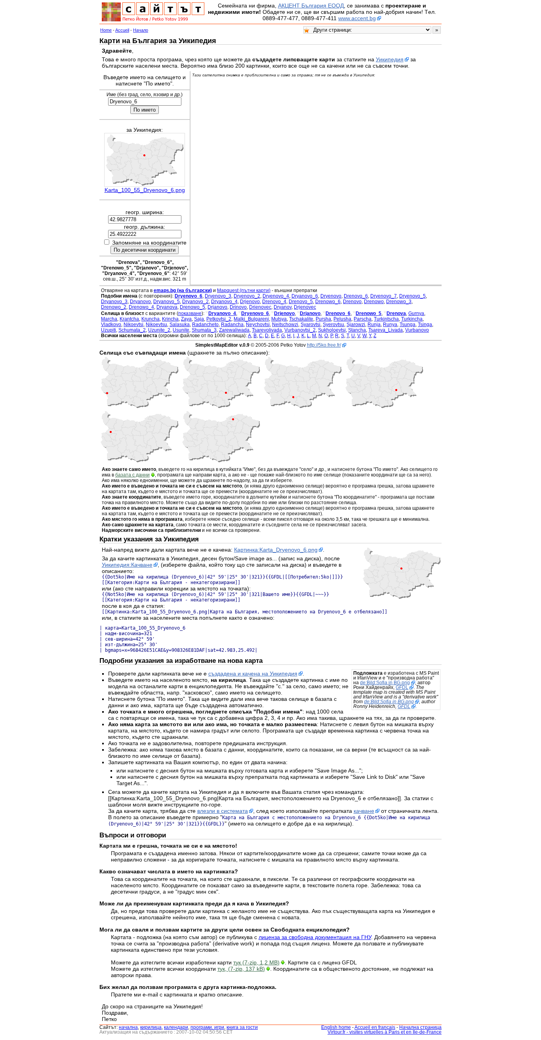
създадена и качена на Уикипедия (252, 673)
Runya (390, 324)
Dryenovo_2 (247, 296)
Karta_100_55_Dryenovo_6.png (145, 190)
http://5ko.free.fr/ (324, 345)
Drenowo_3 (398, 301)
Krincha (170, 319)
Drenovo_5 (301, 301)
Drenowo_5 (192, 307)
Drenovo (352, 301)
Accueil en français (374, 1027)
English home (336, 1027)
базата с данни (132, 475)
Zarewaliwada (234, 330)
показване (190, 313)
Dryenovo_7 (383, 296)
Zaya (186, 319)
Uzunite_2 (159, 330)
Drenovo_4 (274, 301)
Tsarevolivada (267, 330)
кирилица (151, 1027)
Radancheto (205, 324)
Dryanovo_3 (114, 301)
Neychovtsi (258, 324)
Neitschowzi (285, 324)
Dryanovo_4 (224, 301)
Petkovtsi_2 (218, 319)
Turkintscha (386, 319)
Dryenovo (330, 296)
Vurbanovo (417, 330)
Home (106, 30)
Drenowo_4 (141, 307)
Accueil (122, 30)
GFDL (402, 687)
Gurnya (416, 313)
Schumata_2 (132, 330)
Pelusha (342, 319)
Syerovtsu (333, 324)
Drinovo (238, 307)
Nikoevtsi (133, 324)
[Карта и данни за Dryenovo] (303, 407)
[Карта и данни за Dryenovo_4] (384, 407)
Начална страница (420, 1027)
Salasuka (180, 324)
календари (176, 1027)
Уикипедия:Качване (127, 565)
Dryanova (166, 307)
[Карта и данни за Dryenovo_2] (139, 407)
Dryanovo (140, 301)
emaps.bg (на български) (183, 290)
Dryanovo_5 (166, 301)
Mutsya (279, 319)
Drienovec (260, 307)
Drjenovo (250, 301)
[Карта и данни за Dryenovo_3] (221, 407)
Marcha (109, 319)
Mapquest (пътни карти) (243, 290)
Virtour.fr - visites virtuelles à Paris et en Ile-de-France (385, 1032)
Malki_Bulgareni (251, 319)
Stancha (357, 330)
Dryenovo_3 (218, 296)
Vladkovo (111, 324)
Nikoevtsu (156, 324)
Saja (199, 319)
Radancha (232, 324)
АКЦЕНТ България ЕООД (311, 5)
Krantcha (129, 319)
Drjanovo (217, 307)
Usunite (181, 330)
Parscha (362, 319)
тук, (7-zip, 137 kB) (241, 969)
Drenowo (374, 301)
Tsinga (425, 324)
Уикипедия (390, 59)
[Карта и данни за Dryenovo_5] (139, 461)
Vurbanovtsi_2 (300, 330)
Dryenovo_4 (276, 296)
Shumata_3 (204, 330)
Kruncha (150, 319)
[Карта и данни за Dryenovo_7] (221, 461)
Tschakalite (301, 319)
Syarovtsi (310, 324)
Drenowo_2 (113, 307)
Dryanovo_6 (304, 296)
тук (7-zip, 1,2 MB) (256, 962)
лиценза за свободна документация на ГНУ (315, 937)
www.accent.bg (357, 18)
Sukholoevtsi (332, 330)
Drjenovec (305, 307)
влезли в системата (222, 811)
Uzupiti (108, 330)
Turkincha (412, 319)
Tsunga (407, 324)
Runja (374, 324)
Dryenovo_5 (412, 296)
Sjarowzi (356, 324)
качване (364, 811)
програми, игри (207, 1027)
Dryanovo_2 (195, 301)
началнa (128, 1027)
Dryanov (282, 307)
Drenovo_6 (356, 296)
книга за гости (242, 1027)
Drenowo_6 (328, 301)
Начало (140, 30)
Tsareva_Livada (385, 330)
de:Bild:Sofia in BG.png (385, 682)
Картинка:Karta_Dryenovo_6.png (276, 550)
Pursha (323, 319)
